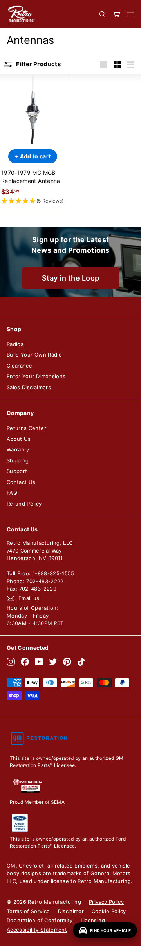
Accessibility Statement (37, 929)
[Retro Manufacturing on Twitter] (53, 662)
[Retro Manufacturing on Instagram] (11, 662)
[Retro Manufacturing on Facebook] (25, 662)
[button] (32, 201)
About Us (19, 439)
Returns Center (26, 428)
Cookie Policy (109, 911)
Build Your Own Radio (34, 355)
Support (17, 471)
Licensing (93, 920)
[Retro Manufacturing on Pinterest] (67, 662)
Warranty (18, 449)
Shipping (18, 460)
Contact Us (21, 482)
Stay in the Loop (70, 278)
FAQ (12, 492)
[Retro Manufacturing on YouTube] (39, 662)
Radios (15, 344)
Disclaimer (71, 911)
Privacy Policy (106, 902)
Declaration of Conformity (40, 920)
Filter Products (38, 64)
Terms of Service (28, 911)
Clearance (19, 365)
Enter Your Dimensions (36, 376)
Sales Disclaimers (29, 387)
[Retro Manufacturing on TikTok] (81, 662)
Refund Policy (24, 503)
